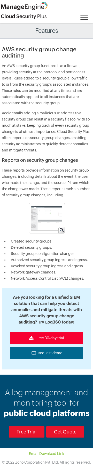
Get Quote (65, 431)
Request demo (50, 353)
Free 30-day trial (50, 338)
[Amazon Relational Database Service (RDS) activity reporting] (46, 218)
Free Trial (27, 431)
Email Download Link (46, 453)
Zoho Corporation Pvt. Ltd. (37, 462)
